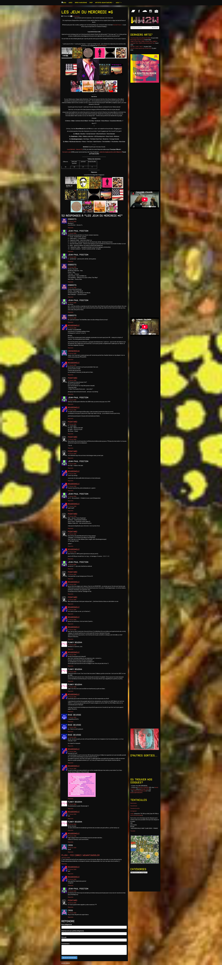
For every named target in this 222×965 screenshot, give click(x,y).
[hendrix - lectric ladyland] (71, 194)
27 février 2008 (72, 221)
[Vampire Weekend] (100, 206)
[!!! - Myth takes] (95, 182)
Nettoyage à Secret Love (137, 39)
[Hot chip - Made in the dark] (76, 206)
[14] (111, 86)
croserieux (74, 351)
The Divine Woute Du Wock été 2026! (140, 38)
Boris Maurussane (81, 2)
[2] (77, 52)
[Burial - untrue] (71, 182)
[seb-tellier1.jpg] (116, 69)
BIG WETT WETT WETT (136, 46)
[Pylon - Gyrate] (82, 194)
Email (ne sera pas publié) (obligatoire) (72, 931)
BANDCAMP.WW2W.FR (136, 792)
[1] (67, 52)
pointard (72, 378)
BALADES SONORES (143, 787)
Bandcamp (133, 803)
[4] (99, 52)
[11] (76, 86)
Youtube (132, 831)
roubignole (74, 325)
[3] (88, 52)
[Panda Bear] (117, 182)
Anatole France (117, 24)
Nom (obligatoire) (66, 924)
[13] (99, 86)
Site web (63, 937)
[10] (104, 69)
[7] (71, 69)
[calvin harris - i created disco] (83, 182)
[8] (88, 69)
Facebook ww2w (135, 808)
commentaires (75, 16)
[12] (88, 86)
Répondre (70, 227)
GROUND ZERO (145, 789)
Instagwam (133, 811)
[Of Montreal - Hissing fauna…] (94, 194)
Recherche (155, 27)
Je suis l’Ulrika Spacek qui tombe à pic (140, 48)
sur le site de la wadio (136, 815)
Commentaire (65, 943)
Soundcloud (133, 806)
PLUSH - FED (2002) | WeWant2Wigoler (80, 855)
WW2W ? (118, 2)
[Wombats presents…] (88, 206)
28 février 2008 (72, 824)
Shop (91, 2)
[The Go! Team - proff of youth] (112, 206)
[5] (110, 52)
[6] (121, 52)
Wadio (70, 2)
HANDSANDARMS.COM (140, 791)
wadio (132, 813)
